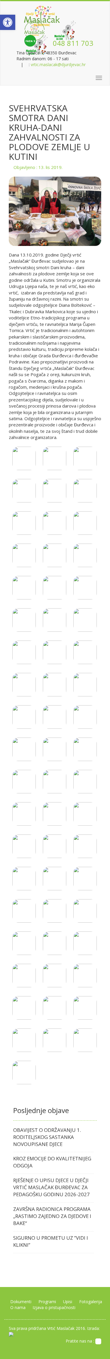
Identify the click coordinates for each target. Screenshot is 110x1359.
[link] (7, 22)
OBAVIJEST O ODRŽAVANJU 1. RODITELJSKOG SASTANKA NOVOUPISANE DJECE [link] (47, 1137)
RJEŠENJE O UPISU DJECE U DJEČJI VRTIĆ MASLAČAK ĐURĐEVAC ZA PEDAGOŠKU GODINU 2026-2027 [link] (51, 1187)
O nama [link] (18, 1307)
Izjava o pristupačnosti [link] (54, 1307)
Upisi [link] (67, 1301)
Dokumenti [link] (20, 1301)
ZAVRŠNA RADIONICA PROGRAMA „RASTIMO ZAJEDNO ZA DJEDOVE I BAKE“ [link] (52, 1216)
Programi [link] (47, 1301)
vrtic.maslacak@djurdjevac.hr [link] (58, 64)
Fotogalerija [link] (90, 1301)
